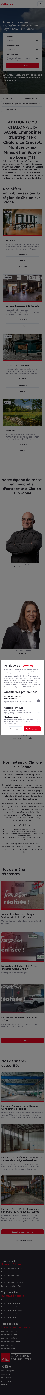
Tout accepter (32, 729)
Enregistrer (15, 729)
